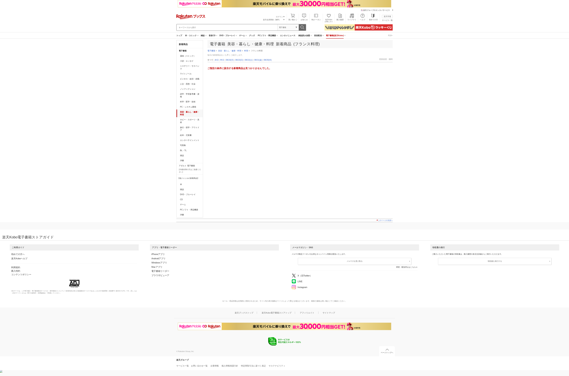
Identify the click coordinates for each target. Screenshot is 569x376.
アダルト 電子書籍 (187, 166)
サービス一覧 (387, 20)
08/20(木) (268, 60)
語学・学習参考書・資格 (189, 95)
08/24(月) (230, 60)
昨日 (222, 60)
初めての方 (373, 20)
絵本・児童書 (186, 135)
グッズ (252, 35)
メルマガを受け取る (355, 261)
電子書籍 (183, 51)
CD (181, 199)
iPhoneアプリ (158, 254)
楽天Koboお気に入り (329, 20)
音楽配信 (318, 35)
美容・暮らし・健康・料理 (189, 113)
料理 (246, 51)
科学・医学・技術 (187, 102)
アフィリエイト (307, 313)
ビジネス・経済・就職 (189, 79)
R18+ (390, 35)
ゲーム (242, 35)
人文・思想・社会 (187, 84)
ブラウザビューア (160, 275)
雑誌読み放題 (304, 35)
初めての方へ (18, 254)
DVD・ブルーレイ (227, 35)
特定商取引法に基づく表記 (253, 366)
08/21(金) (258, 60)
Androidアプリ (158, 258)
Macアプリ (156, 267)
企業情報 (214, 366)
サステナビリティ (277, 366)
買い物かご (292, 20)
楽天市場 (387, 16)
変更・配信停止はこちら (406, 267)
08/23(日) (239, 60)
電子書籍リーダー (160, 271)
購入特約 (15, 271)
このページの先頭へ (385, 220)
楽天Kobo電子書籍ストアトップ (276, 313)
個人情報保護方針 (230, 366)
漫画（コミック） (187, 56)
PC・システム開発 (188, 107)
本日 (217, 60)
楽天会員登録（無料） (272, 20)
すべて (210, 60)
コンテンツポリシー (21, 274)
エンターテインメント (189, 140)
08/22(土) (249, 60)
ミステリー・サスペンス (189, 67)
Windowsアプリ (159, 262)
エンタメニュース (287, 35)
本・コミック (191, 35)
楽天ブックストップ (244, 313)
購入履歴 (340, 20)
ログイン (279, 17)
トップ (179, 35)
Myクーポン (316, 20)
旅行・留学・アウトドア (189, 128)
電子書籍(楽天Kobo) (335, 35)
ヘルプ (362, 20)
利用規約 (15, 267)
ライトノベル (186, 74)
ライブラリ (351, 20)
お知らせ (304, 20)
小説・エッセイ (187, 61)
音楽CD (212, 35)
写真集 (183, 145)
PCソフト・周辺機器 (267, 35)
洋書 (182, 160)
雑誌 (203, 35)
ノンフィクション (187, 89)
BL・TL (183, 150)
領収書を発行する (495, 261)
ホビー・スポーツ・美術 (189, 121)
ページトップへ (387, 353)
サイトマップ (329, 313)
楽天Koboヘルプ (19, 258)
